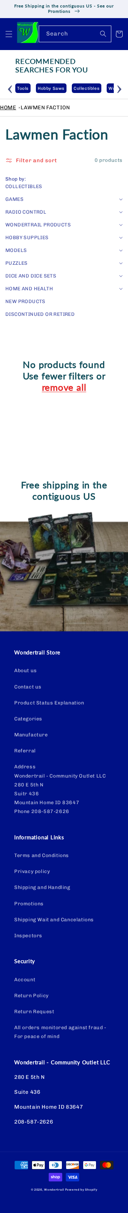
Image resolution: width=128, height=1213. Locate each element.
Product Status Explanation (49, 703)
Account (24, 980)
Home (8, 107)
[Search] (103, 34)
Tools (23, 88)
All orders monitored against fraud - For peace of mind (60, 1032)
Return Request (34, 1012)
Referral (25, 751)
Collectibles (87, 88)
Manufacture (31, 735)
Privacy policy (32, 871)
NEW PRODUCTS (25, 301)
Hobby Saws (51, 88)
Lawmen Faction (45, 107)
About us (25, 671)
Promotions (29, 904)
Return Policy (31, 996)
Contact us (28, 687)
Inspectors (28, 936)
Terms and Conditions (41, 855)
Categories (28, 719)
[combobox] (75, 34)
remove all (64, 387)
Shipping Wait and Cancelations (54, 920)
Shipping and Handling (42, 887)
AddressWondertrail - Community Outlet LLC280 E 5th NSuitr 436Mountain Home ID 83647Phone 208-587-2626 (60, 789)
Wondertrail (54, 1189)
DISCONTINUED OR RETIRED (40, 314)
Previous (10, 88)
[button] (9, 34)
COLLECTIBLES (23, 186)
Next (119, 88)
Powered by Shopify (81, 1189)
